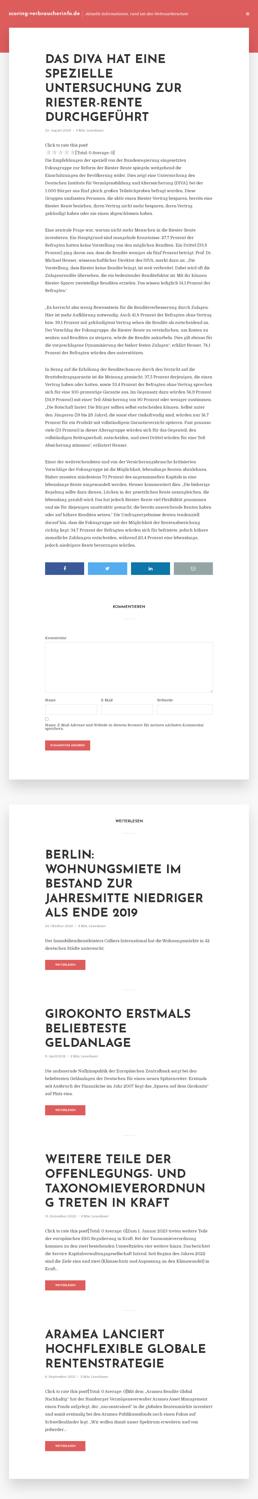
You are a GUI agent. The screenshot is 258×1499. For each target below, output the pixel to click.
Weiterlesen (65, 965)
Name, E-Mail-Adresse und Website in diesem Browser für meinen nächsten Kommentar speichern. (124, 726)
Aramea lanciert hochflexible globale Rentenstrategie (125, 1349)
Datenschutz (228, 13)
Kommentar (56, 638)
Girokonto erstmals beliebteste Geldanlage (118, 1029)
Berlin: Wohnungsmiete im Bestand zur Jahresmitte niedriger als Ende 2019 (124, 885)
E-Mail (107, 700)
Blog (143, 13)
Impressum (200, 13)
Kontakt (177, 13)
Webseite (165, 700)
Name (50, 700)
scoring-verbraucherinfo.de (44, 13)
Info (159, 13)
